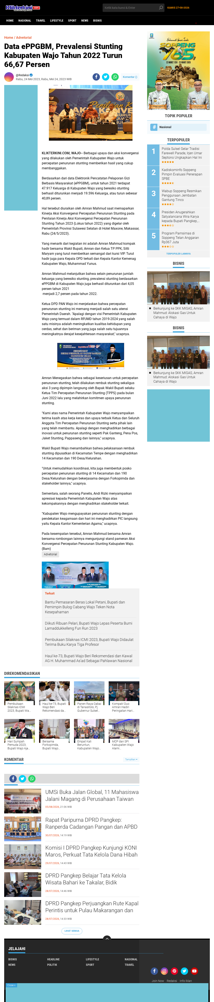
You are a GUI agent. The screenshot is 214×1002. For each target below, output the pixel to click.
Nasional (24, 20)
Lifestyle (56, 20)
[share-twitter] (105, 77)
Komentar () (130, 76)
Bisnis (97, 20)
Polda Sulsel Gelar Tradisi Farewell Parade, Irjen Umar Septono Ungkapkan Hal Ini (182, 153)
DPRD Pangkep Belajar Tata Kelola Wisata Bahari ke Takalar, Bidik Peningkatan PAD (85, 882)
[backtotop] (107, 939)
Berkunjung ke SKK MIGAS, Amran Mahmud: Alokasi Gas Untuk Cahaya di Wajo (178, 312)
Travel (40, 20)
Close (11, 985)
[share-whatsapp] (115, 77)
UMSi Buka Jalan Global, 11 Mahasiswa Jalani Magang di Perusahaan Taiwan (92, 795)
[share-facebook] (96, 77)
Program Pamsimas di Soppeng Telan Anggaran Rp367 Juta (180, 237)
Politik (52, 964)
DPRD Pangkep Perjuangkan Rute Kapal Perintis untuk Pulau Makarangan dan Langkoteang (92, 910)
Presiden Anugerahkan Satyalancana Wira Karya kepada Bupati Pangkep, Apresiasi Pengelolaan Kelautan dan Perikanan (180, 216)
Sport (72, 20)
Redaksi (172, 981)
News (84, 20)
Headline (53, 959)
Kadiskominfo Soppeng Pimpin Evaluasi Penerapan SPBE (182, 174)
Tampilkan (130, 759)
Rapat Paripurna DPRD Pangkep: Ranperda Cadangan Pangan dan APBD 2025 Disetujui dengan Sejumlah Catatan (91, 827)
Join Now (158, 981)
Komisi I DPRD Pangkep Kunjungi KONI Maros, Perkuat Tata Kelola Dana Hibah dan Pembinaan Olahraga (91, 855)
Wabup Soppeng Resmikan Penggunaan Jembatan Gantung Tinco (181, 195)
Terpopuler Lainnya (178, 253)
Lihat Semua (72, 931)
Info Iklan (186, 981)
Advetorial (24, 38)
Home (10, 20)
